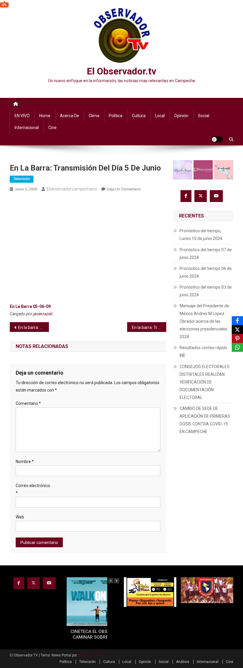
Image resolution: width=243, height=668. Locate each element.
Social (203, 115)
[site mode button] (217, 139)
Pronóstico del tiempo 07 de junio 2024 (206, 253)
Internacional (27, 127)
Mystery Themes (91, 655)
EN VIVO (22, 115)
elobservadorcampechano (72, 189)
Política (115, 115)
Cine (52, 127)
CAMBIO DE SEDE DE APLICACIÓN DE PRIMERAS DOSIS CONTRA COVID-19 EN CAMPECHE (205, 420)
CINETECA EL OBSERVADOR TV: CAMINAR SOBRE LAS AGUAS (103, 634)
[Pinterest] (237, 338)
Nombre (25, 461)
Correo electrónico (33, 489)
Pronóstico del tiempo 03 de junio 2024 (206, 291)
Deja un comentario (124, 189)
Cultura (139, 115)
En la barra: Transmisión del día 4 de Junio (33, 327)
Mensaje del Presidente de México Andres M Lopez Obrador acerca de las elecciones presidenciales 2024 (204, 321)
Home (44, 115)
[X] (237, 329)
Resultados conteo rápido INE (203, 351)
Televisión (21, 179)
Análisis (182, 662)
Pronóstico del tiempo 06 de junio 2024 (206, 272)
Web (20, 517)
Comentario (28, 403)
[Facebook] (237, 320)
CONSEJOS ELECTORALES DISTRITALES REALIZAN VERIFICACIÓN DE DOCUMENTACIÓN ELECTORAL (205, 382)
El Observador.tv (121, 71)
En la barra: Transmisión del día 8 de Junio (149, 327)
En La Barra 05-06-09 (30, 306)
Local (160, 115)
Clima (94, 115)
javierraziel (42, 313)
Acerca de (69, 115)
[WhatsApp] (237, 347)
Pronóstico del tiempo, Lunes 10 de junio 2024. (201, 234)
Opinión (181, 115)
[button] (116, 580)
